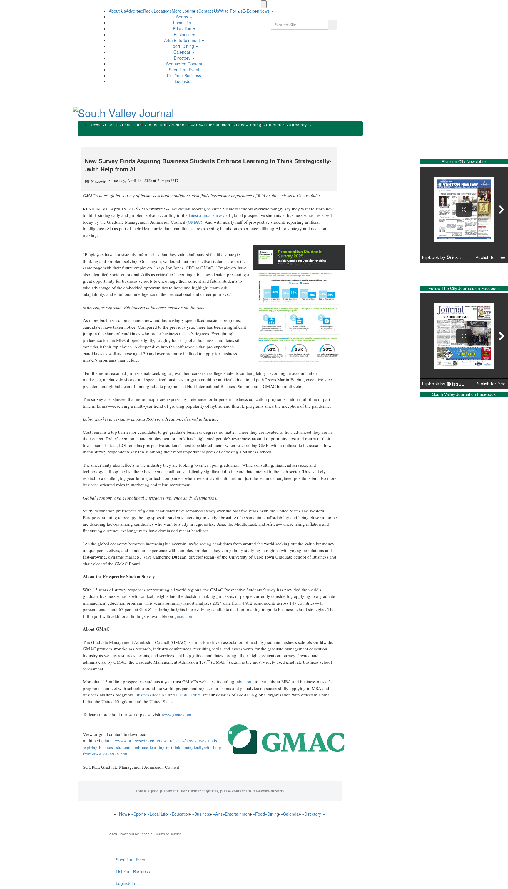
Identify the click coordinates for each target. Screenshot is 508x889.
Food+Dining (182, 46)
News (96, 124)
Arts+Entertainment (182, 40)
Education (183, 28)
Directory (183, 58)
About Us (117, 11)
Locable (146, 833)
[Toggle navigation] (264, 4)
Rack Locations (157, 11)
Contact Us (208, 11)
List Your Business (184, 75)
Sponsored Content (184, 64)
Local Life (182, 23)
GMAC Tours (189, 695)
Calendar (182, 52)
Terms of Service (168, 833)
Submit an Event (184, 69)
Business (183, 34)
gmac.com (183, 616)
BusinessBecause (151, 695)
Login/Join (184, 81)
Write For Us (231, 11)
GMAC (194, 222)
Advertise (134, 11)
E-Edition (251, 11)
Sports (182, 17)
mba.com (244, 681)
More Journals (185, 11)
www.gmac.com (176, 714)
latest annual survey (207, 215)
